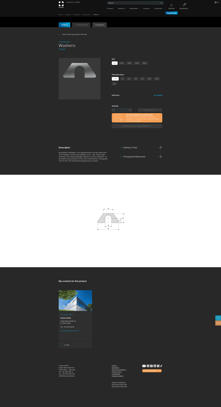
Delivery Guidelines (119, 382)
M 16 (144, 63)
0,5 (142, 79)
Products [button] (110, 8)
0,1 (122, 79)
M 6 (115, 63)
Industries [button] (121, 8)
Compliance (116, 374)
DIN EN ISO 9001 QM (119, 384)
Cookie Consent (117, 376)
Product (64, 25)
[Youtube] (144, 366)
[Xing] (151, 366)
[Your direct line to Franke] (218, 323)
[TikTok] (161, 366)
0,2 (129, 79)
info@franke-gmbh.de (66, 376)
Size (113, 59)
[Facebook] (148, 366)
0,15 (149, 79)
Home (60, 14)
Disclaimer (115, 368)
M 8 (122, 63)
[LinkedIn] (155, 366)
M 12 (137, 63)
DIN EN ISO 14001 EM (119, 387)
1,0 (114, 84)
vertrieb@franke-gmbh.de (69, 331)
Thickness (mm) (118, 75)
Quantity (115, 106)
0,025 (115, 79)
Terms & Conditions (119, 370)
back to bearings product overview (74, 34)
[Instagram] (158, 366)
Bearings (77, 14)
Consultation (99, 25)
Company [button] (146, 8)
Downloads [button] (158, 8)
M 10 (129, 63)
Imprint (114, 366)
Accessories (86, 14)
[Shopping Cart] (218, 317)
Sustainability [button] (133, 8)
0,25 (156, 79)
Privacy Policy (117, 372)
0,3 (136, 79)
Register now (171, 13)
